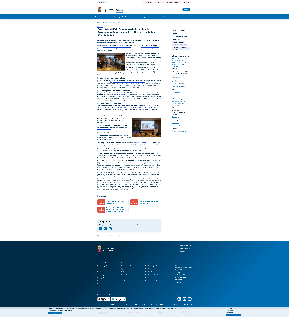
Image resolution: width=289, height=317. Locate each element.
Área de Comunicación (127, 281)
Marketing (230, 310)
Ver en (175, 77)
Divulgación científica (178, 42)
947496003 (175, 86)
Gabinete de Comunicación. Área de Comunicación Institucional (180, 103)
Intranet (183, 252)
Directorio (126, 304)
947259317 (175, 125)
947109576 (175, 83)
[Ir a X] (100, 228)
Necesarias (230, 312)
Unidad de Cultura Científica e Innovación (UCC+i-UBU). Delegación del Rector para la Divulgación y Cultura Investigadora (180, 62)
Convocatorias (125, 263)
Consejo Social (125, 275)
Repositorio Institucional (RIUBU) (154, 281)
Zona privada (188, 304)
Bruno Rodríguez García (120, 107)
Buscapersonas (186, 245)
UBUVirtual (148, 2)
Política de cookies (139, 304)
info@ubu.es (178, 279)
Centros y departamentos (152, 263)
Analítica (229, 308)
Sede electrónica (102, 263)
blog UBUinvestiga (149, 71)
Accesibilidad (101, 304)
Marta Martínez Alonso (118, 149)
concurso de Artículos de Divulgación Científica (117, 47)
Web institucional (173, 304)
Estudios (96, 17)
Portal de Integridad (151, 266)
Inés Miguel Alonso (133, 107)
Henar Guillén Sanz (145, 107)
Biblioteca (187, 2)
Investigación (144, 17)
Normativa (124, 278)
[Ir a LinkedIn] (110, 228)
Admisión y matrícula (120, 17)
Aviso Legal (114, 304)
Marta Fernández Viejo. (120, 94)
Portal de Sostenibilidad (152, 269)
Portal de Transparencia (152, 272)
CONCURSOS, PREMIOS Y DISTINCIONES (179, 48)
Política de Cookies (55, 313)
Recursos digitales (102, 266)
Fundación (124, 272)
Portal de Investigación (151, 275)
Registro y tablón (126, 269)
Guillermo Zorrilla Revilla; (104, 129)
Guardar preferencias (233, 315)
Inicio (98, 22)
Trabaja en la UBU (126, 266)
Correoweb (100, 269)
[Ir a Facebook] (105, 228)
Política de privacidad (157, 304)
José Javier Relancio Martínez (142, 142)
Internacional (166, 17)
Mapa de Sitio (185, 249)
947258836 (175, 123)
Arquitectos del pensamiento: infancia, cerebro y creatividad (127, 82)
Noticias (104, 22)
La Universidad (189, 17)
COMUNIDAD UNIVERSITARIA (180, 45)
